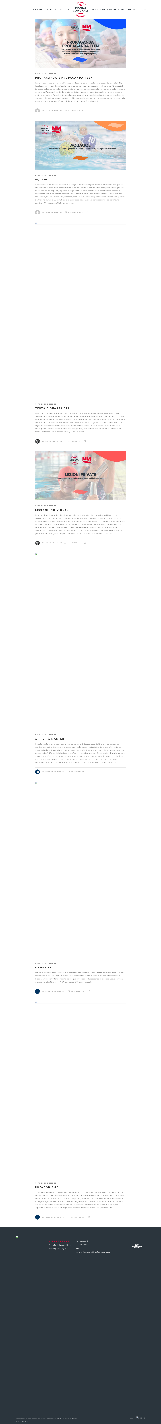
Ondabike (43, 967)
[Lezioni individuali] (80, 475)
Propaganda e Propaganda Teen (64, 77)
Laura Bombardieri (54, 110)
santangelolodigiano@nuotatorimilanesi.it (93, 1252)
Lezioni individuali (52, 510)
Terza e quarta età (52, 408)
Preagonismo (47, 1187)
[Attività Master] (80, 641)
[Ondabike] (80, 870)
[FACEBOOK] (143, 9)
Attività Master (49, 739)
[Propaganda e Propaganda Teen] (80, 43)
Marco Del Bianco (53, 441)
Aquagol (43, 179)
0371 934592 (84, 1245)
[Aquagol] (80, 145)
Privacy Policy (24, 1421)
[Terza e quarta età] (80, 310)
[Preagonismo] (80, 1089)
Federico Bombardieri (55, 772)
